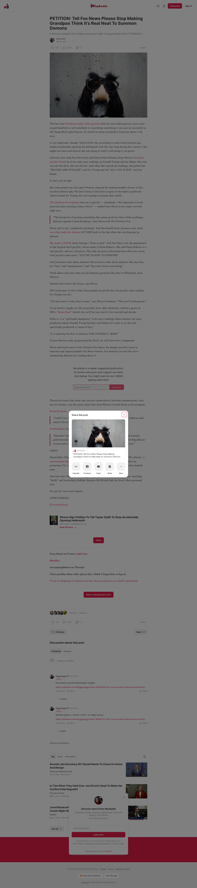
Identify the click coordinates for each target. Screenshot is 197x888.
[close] (124, 414)
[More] (121, 466)
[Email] (98, 466)
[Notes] (109, 466)
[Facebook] (87, 466)
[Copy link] (76, 466)
